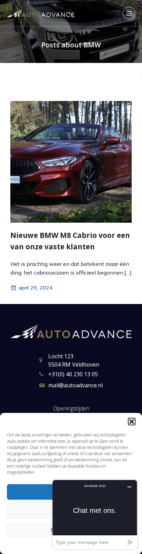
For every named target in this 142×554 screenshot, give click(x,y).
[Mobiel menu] (129, 13)
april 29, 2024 (36, 288)
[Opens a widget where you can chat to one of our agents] (95, 514)
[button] (131, 421)
